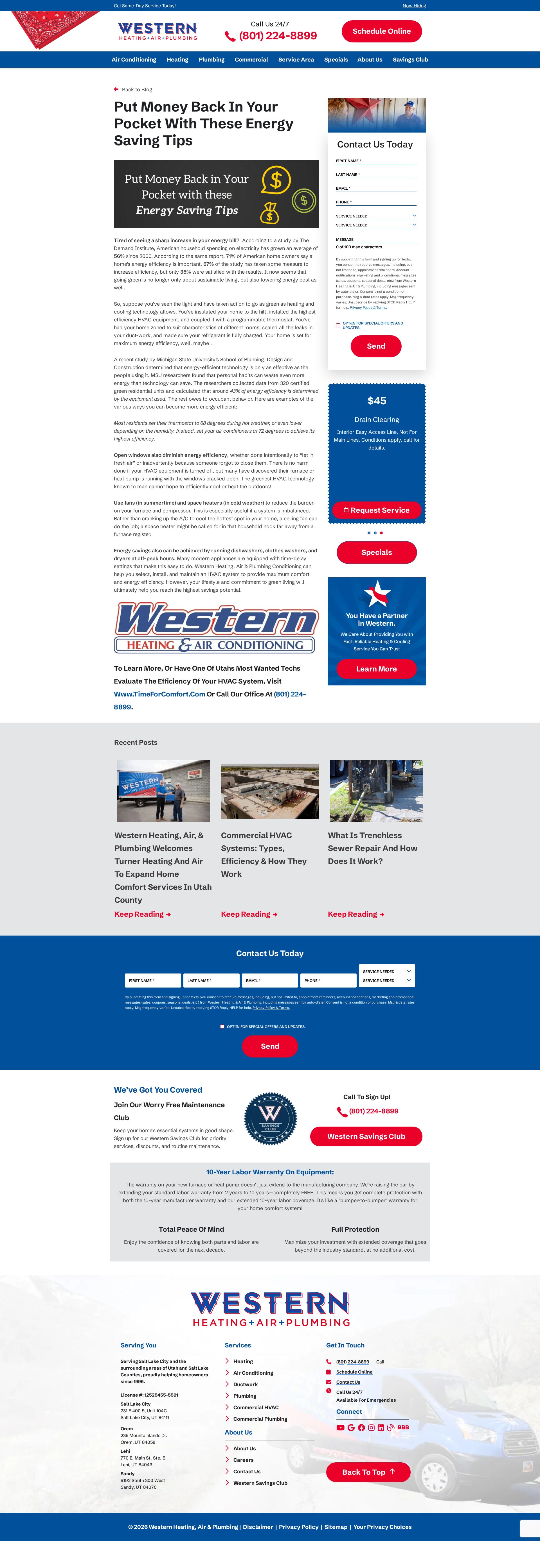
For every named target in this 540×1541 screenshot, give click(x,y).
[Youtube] (340, 1429)
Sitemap (336, 1526)
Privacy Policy (299, 1526)
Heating (243, 1361)
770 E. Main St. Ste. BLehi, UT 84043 (143, 1461)
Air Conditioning (253, 1373)
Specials (376, 552)
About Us (244, 1448)
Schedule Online (381, 31)
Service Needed (378, 971)
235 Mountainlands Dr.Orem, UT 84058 (144, 1439)
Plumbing (244, 1396)
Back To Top (363, 1471)
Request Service (380, 510)
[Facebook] (362, 1429)
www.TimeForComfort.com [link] (159, 694)
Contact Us (247, 1471)
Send (376, 346)
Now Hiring (414, 5)
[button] (369, 533)
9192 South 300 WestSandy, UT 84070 (143, 1484)
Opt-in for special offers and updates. (373, 325)
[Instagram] (371, 1429)
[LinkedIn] (381, 1429)
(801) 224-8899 (277, 35)
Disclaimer (258, 1526)
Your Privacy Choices (383, 1526)
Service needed (351, 216)
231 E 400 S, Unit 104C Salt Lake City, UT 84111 (145, 1414)
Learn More (376, 668)
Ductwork (245, 1384)
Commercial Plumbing (260, 1419)
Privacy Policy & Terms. (368, 307)
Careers (243, 1460)
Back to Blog (137, 89)
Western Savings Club (366, 1136)
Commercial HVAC (256, 1407)
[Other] (352, 1429)
